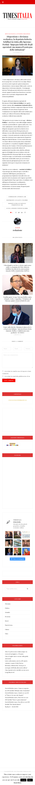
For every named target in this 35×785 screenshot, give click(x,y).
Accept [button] (23, 780)
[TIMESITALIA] (17, 16)
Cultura (7, 629)
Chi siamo (7, 604)
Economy (7, 616)
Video (6, 634)
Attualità (7, 612)
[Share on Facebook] (15, 212)
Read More (17, 783)
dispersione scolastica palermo (17, 200)
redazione (17, 230)
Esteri (7, 621)
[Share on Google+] (22, 212)
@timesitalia (17, 522)
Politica (7, 608)
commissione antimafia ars (17, 196)
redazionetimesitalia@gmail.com (17, 400)
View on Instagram (18, 559)
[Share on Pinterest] (25, 212)
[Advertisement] (17, 743)
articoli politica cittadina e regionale (17, 33)
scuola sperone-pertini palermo (17, 208)
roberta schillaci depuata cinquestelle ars (17, 204)
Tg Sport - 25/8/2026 (11, 707)
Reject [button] (30, 780)
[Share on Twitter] (19, 212)
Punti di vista (8, 625)
